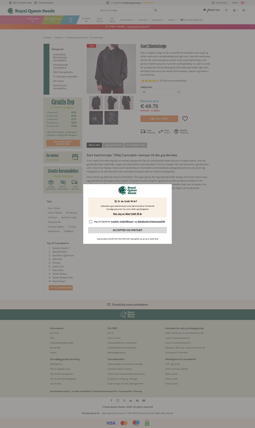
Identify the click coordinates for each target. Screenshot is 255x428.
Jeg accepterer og (129, 221)
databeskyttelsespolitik (151, 221)
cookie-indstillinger (122, 221)
